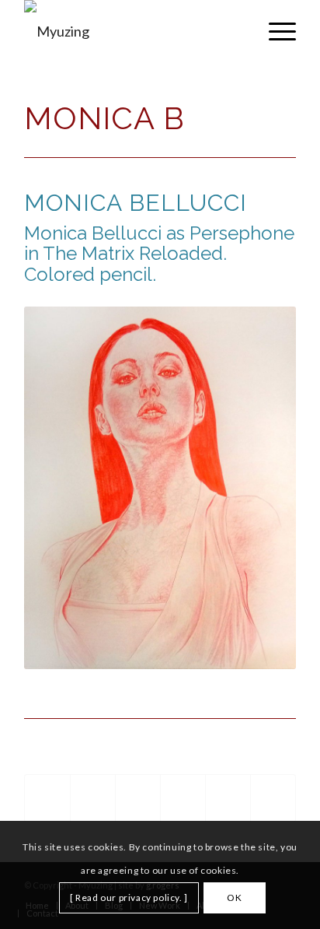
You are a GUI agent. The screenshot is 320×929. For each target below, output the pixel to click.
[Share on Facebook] (47, 798)
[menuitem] (274, 31)
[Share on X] (93, 798)
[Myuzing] (133, 31)
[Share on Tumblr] (183, 798)
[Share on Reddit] (228, 798)
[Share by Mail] (273, 798)
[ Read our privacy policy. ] (129, 897)
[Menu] (274, 31)
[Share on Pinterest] (138, 798)
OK (234, 897)
